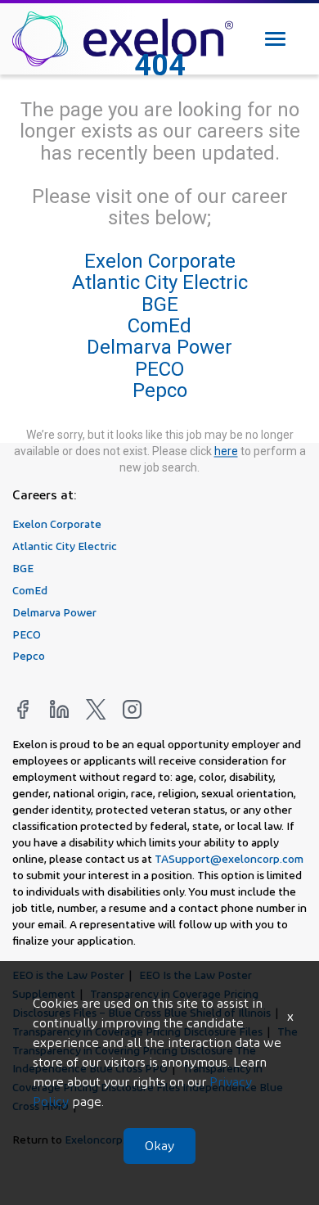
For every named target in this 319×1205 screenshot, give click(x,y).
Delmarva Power (159, 347)
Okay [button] (159, 1145)
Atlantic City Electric (160, 283)
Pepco (160, 391)
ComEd (159, 325)
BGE (160, 304)
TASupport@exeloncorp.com (229, 858)
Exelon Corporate (160, 261)
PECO (159, 369)
